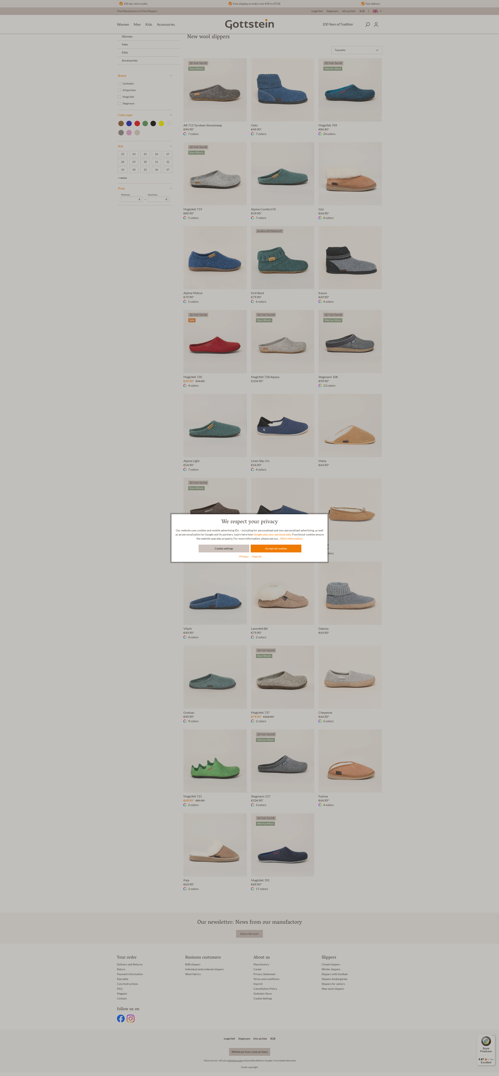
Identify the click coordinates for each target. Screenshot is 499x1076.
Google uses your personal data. (272, 534)
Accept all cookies (276, 548)
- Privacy (243, 556)
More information (291, 538)
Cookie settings (224, 548)
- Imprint (256, 556)
